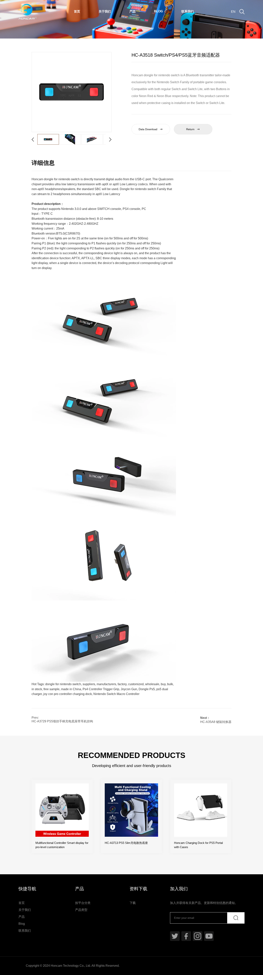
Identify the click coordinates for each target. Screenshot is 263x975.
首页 (77, 11)
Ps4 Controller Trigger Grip (101, 689)
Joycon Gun (129, 689)
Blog (158, 11)
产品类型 (81, 909)
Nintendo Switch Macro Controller (116, 694)
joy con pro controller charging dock (67, 694)
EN (233, 11)
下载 (133, 903)
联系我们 (187, 11)
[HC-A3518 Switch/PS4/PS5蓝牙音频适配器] (71, 92)
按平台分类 (82, 903)
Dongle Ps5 (147, 689)
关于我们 (105, 11)
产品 (132, 11)
